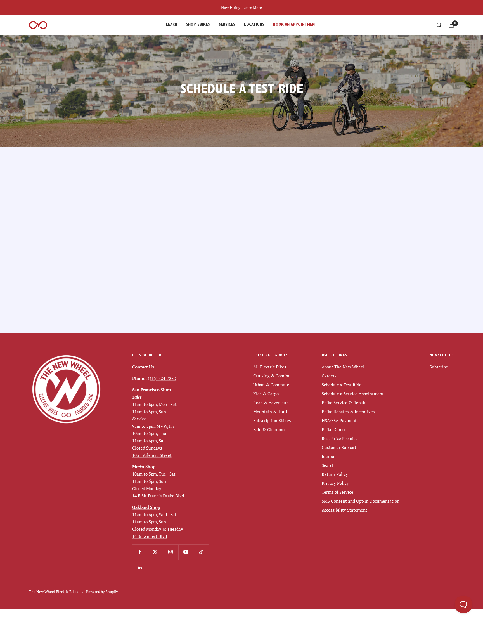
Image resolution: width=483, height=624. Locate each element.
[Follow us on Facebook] (140, 552)
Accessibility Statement (344, 510)
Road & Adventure (271, 402)
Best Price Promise (340, 438)
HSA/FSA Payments (340, 420)
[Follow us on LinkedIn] (140, 567)
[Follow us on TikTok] (201, 552)
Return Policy (335, 474)
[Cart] (451, 25)
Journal (329, 456)
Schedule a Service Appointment (353, 393)
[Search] (439, 25)
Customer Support (339, 447)
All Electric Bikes (269, 367)
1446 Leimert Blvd (149, 536)
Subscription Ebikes (272, 420)
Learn (171, 25)
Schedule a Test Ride (341, 384)
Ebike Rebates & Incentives (348, 411)
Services (227, 25)
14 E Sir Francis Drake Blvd (158, 495)
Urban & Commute (271, 384)
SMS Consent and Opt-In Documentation (360, 501)
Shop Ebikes (198, 25)
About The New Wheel (343, 367)
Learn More (252, 7)
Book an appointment (295, 25)
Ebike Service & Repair (344, 402)
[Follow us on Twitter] (155, 552)
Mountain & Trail (270, 411)
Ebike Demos (334, 429)
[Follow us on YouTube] (186, 552)
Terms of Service (337, 492)
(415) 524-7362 (162, 378)
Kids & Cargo (266, 393)
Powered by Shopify (102, 591)
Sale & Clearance (270, 429)
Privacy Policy (335, 483)
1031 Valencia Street (152, 455)
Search (328, 465)
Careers (329, 376)
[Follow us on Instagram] (170, 552)
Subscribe (439, 367)
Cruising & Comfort (272, 376)
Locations (254, 25)
